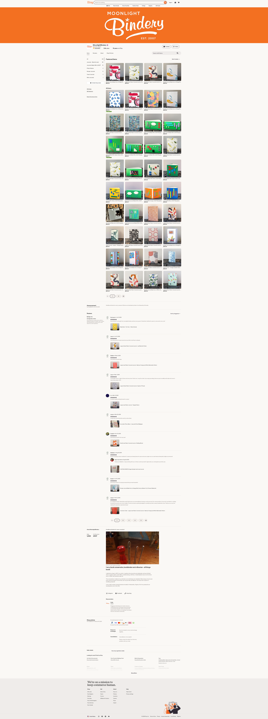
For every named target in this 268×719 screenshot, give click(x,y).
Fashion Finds (136, 5)
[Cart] (178, 2)
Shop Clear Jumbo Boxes (116, 668)
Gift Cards (158, 5)
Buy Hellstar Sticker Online (116, 669)
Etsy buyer (112, 317)
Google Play (102, 709)
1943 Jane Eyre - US (91, 668)
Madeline (112, 452)
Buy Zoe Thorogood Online (92, 669)
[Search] (165, 2)
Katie (116, 459)
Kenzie (111, 478)
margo (111, 497)
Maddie (112, 355)
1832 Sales (89, 89)
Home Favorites (125, 5)
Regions (179, 716)
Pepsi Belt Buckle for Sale (140, 659)
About (101, 53)
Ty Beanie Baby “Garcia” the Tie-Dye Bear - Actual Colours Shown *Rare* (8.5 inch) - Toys (169, 660)
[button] (166, 46)
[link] (107, 296)
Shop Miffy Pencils (115, 659)
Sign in (170, 2)
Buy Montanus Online (139, 671)
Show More (134, 673)
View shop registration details (117, 650)
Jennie (111, 414)
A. (110, 395)
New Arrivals (116, 5)
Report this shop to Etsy (92, 96)
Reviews (95, 53)
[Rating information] (94, 48)
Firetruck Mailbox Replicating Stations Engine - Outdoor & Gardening (145, 669)
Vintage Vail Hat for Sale (164, 668)
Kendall (112, 433)
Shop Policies (110, 53)
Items (88, 53)
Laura (111, 336)
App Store (92, 709)
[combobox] (129, 2)
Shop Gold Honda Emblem (92, 659)
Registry (150, 5)
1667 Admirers (90, 91)
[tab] (95, 59)
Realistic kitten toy (163, 663)
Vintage (143, 5)
